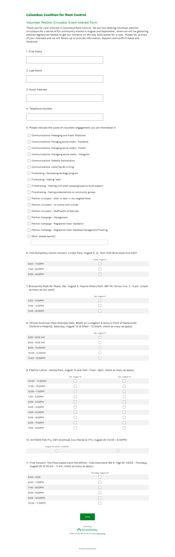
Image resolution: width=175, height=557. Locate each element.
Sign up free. (101, 533)
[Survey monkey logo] (87, 530)
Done (87, 516)
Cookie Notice (91, 549)
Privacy (81, 549)
